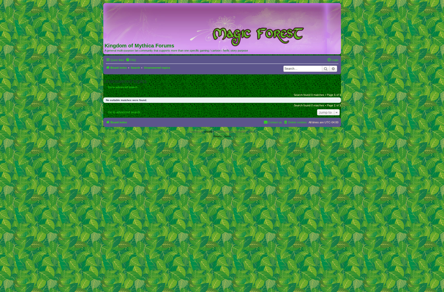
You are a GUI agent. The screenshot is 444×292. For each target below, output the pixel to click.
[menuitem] (131, 60)
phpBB (208, 131)
